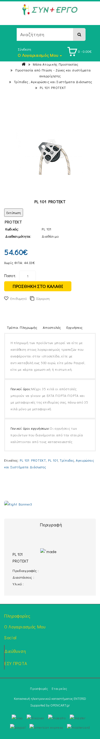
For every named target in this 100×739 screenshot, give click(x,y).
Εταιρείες (59, 688)
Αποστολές (52, 327)
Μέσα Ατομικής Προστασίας (55, 64)
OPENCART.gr (60, 705)
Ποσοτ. (10, 275)
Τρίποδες (67, 460)
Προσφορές (39, 688)
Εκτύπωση (13, 212)
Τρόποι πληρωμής (22, 327)
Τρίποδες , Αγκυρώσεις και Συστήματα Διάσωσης (53, 81)
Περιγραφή (51, 524)
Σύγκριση (43, 298)
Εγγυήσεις (74, 327)
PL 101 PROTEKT (53, 87)
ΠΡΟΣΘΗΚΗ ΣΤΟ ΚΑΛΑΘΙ (37, 286)
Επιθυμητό (18, 298)
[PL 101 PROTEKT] (50, 152)
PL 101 (53, 460)
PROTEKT (13, 222)
